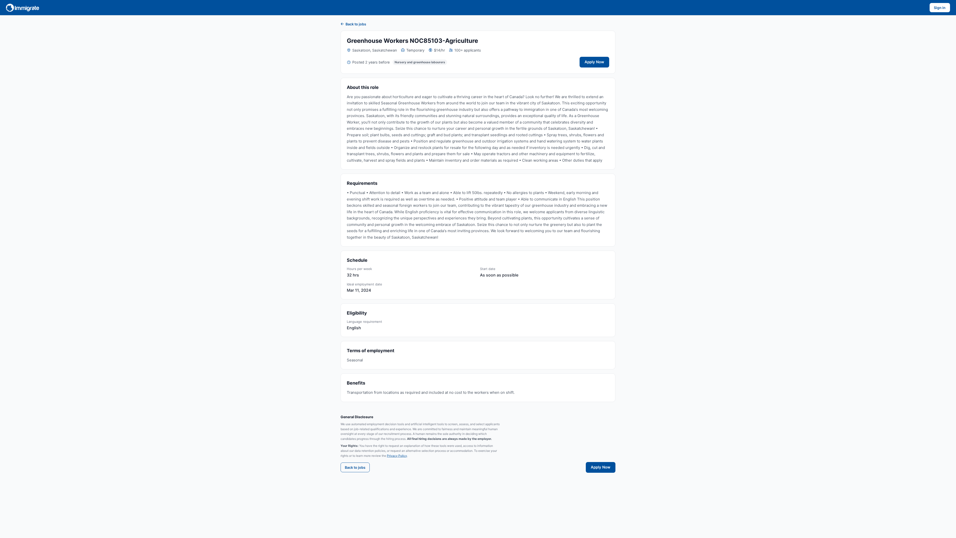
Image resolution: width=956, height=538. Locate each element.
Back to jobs (356, 24)
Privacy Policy (397, 456)
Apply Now (594, 62)
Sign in (940, 7)
